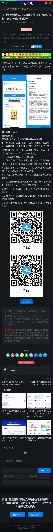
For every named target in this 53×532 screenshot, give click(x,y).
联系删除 (35, 515)
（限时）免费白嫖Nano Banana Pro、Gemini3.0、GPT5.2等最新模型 (39, 413)
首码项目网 (26, 3)
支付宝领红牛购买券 (26, 363)
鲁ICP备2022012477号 (26, 528)
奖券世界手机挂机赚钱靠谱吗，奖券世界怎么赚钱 (40, 383)
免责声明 (17, 515)
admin (14, 370)
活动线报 (23, 9)
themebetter (38, 526)
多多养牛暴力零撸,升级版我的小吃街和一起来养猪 (13, 383)
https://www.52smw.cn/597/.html (28, 316)
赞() (32, 22)
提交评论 (44, 470)
